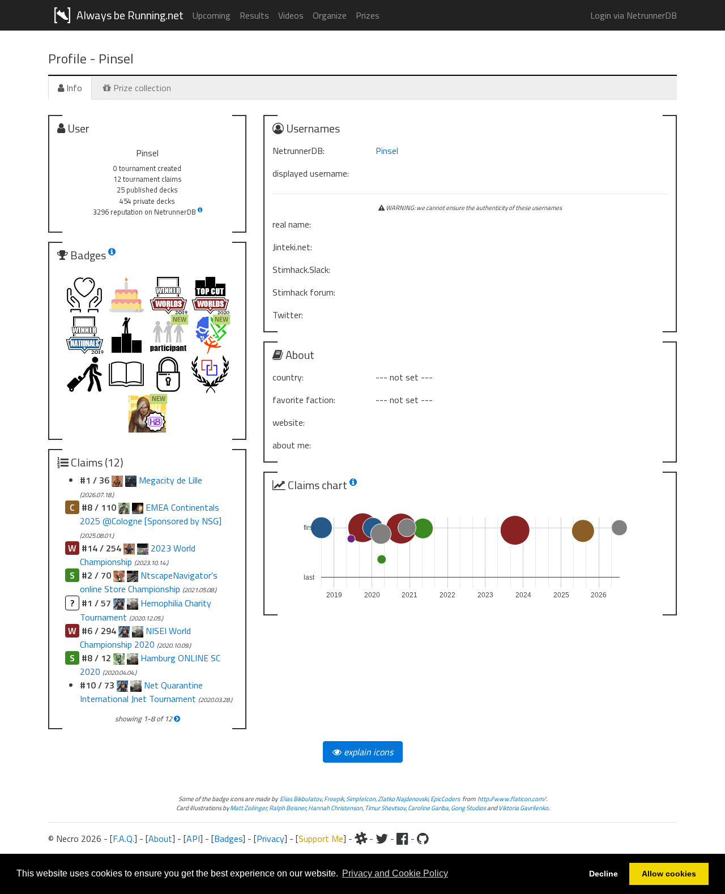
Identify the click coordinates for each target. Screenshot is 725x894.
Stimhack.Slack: (301, 269)
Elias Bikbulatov (301, 798)
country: (288, 377)
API (193, 838)
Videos (291, 15)
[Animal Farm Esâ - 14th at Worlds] (129, 548)
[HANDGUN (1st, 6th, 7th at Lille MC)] (131, 480)
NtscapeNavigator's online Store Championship (149, 582)
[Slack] (361, 838)
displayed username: (310, 173)
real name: (291, 224)
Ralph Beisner (287, 807)
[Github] (423, 838)
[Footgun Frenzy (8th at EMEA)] (137, 507)
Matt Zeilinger (248, 807)
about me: (291, 445)
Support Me (320, 838)
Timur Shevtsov (385, 807)
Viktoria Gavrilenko (523, 807)
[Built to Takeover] (132, 575)
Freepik (334, 798)
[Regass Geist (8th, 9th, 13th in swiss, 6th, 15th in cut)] (124, 631)
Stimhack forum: (303, 292)
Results (254, 15)
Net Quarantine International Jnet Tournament (141, 691)
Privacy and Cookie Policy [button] (395, 873)
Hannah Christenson (335, 807)
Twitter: (287, 315)
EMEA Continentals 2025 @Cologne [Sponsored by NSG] (150, 514)
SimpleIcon (361, 798)
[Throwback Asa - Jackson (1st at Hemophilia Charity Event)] (132, 603)
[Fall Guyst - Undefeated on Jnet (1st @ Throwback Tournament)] (119, 603)
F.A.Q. (123, 838)
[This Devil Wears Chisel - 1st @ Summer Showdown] (117, 480)
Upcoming (212, 15)
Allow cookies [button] (669, 873)
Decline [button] (603, 873)
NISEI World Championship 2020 (135, 637)
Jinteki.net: (292, 247)
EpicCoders (445, 798)
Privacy (270, 838)
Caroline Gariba (428, 807)
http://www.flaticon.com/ (511, 798)
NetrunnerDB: (298, 150)
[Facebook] (402, 838)
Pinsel (387, 150)
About (160, 838)
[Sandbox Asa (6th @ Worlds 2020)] (137, 631)
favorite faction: (303, 400)
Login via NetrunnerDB (633, 15)
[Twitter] (382, 838)
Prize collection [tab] (141, 88)
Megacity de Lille (170, 480)
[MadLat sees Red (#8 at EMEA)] (124, 507)
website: (288, 422)
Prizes (367, 15)
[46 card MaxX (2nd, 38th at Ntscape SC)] (119, 575)
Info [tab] (73, 88)
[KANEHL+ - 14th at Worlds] (142, 548)
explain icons (367, 752)
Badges (228, 838)
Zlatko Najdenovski (403, 798)
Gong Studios (468, 807)
